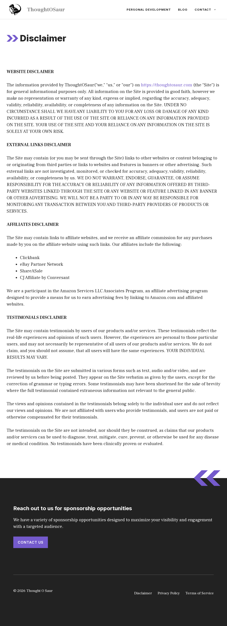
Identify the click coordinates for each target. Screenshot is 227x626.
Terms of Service (199, 593)
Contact (203, 9)
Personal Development (149, 9)
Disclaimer (143, 593)
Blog (183, 9)
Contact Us (30, 542)
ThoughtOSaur (46, 9)
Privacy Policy (169, 593)
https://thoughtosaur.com (166, 85)
